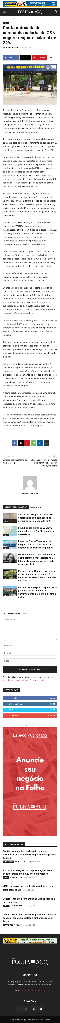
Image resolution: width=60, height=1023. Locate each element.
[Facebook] (14, 443)
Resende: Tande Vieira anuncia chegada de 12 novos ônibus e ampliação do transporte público (35, 544)
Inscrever (51, 716)
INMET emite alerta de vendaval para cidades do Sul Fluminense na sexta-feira (36, 531)
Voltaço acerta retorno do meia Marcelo (15, 461)
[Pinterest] (27, 443)
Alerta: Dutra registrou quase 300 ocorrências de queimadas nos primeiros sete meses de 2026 (36, 517)
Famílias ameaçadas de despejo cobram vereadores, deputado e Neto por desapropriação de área (29, 854)
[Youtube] (41, 1009)
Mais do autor (36, 507)
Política (6, 906)
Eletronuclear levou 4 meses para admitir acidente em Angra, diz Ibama (44, 463)
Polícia (6, 877)
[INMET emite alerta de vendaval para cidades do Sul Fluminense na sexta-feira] (10, 531)
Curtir (52, 698)
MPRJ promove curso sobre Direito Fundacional (28, 886)
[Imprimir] (46, 443)
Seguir (52, 704)
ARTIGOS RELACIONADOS (15, 507)
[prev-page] (4, 604)
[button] (4, 12)
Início (5, 18)
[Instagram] (26, 1009)
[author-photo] (30, 489)
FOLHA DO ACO (12, 47)
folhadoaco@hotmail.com (34, 990)
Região (12, 18)
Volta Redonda (8, 862)
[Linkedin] (40, 443)
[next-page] (9, 604)
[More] (51, 57)
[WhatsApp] (33, 443)
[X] (21, 443)
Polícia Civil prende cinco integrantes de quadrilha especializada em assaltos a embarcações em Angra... (30, 918)
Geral (5, 890)
